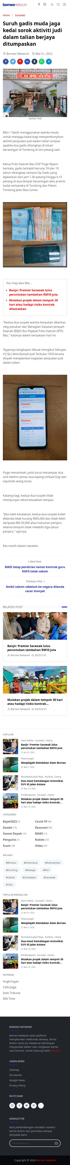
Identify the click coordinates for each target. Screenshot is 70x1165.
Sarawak (40, 740)
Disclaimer (15, 1075)
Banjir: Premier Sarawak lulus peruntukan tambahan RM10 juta (31, 648)
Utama (49, 740)
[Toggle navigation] (64, 4)
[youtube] (34, 1105)
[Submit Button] (56, 1143)
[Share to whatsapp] (42, 61)
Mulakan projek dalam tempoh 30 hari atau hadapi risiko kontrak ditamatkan (33, 304)
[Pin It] (20, 61)
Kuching (49, 776)
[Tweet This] (13, 61)
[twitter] (26, 1105)
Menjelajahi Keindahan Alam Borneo (43, 762)
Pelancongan (27, 758)
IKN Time (9, 999)
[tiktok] (41, 1105)
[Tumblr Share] (34, 61)
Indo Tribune (11, 993)
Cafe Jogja (9, 987)
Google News (17, 1080)
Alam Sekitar (27, 740)
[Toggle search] (58, 4)
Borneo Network (46, 1160)
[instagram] (45, 4)
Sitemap (14, 1069)
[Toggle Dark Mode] (52, 4)
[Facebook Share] (6, 61)
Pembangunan (28, 794)
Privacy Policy (17, 1085)
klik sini (55, 1050)
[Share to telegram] (49, 61)
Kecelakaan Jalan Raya (32, 776)
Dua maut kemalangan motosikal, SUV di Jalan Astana (42, 782)
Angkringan (11, 981)
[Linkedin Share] (27, 61)
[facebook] (39, 4)
